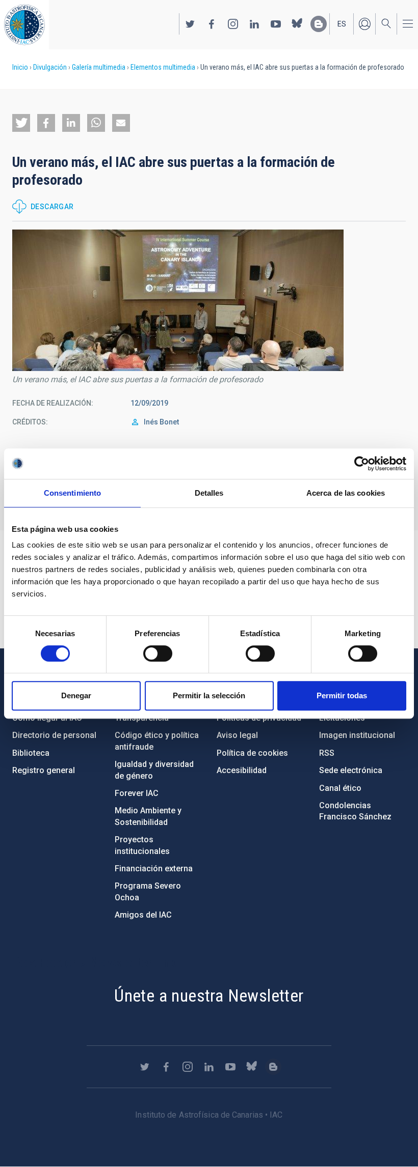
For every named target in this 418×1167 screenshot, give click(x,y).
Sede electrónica (350, 770)
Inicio (20, 67)
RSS (326, 753)
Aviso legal (237, 735)
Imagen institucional (357, 735)
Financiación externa (154, 868)
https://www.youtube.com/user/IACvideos (275, 24)
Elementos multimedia (162, 67)
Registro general (43, 770)
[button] (21, 123)
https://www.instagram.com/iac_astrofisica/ (233, 24)
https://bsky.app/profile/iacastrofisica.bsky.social (297, 24)
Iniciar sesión (364, 24)
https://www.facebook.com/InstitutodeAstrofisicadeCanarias (211, 24)
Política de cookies (252, 753)
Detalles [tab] (209, 493)
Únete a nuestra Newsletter (208, 995)
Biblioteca (30, 753)
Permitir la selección (209, 695)
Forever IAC (137, 793)
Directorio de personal (54, 735)
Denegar (76, 695)
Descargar (52, 207)
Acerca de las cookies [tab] (345, 493)
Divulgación (50, 67)
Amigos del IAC (143, 915)
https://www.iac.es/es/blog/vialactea (318, 24)
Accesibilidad (242, 770)
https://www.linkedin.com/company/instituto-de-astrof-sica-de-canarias (254, 24)
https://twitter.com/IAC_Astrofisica (190, 24)
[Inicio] (24, 24)
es (341, 24)
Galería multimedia (98, 67)
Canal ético (340, 788)
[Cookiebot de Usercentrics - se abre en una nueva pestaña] (361, 463)
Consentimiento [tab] (72, 493)
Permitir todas (342, 695)
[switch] (157, 653)
